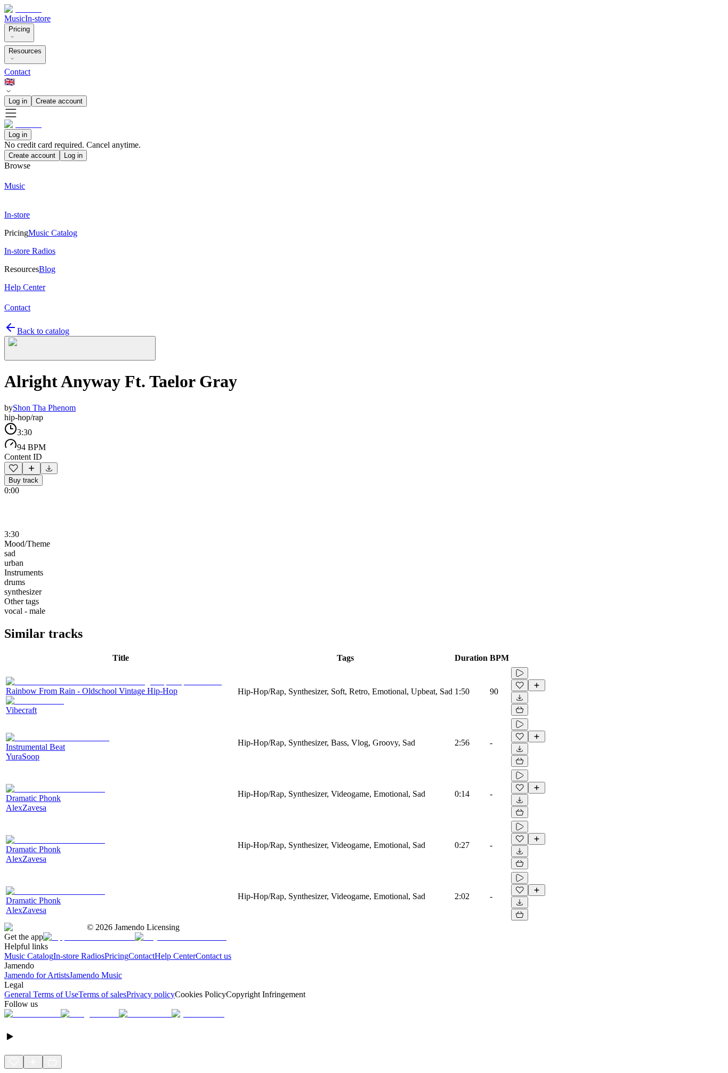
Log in (18, 101)
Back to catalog (43, 330)
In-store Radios (78, 955)
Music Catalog (28, 955)
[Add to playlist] (31, 468)
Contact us (213, 955)
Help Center (175, 955)
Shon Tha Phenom (44, 407)
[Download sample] (49, 468)
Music (14, 18)
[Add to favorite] (13, 468)
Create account (59, 101)
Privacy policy (150, 994)
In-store (38, 18)
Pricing (19, 29)
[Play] (80, 348)
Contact (17, 71)
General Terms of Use (41, 994)
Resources (25, 51)
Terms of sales (102, 994)
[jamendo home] (23, 8)
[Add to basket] (519, 710)
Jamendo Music (95, 975)
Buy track (23, 480)
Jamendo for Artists (36, 975)
